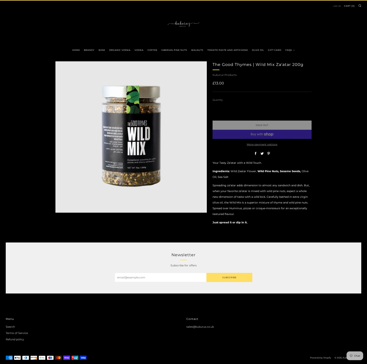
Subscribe (229, 277)
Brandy (89, 50)
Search (10, 326)
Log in (337, 6)
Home (76, 50)
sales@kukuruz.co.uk (200, 326)
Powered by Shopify (320, 357)
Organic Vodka (120, 50)
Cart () (349, 6)
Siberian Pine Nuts (174, 50)
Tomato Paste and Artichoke (227, 50)
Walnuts (197, 50)
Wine (101, 50)
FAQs (288, 50)
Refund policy (15, 339)
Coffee (152, 50)
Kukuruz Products (225, 75)
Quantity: (218, 100)
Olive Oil (258, 50)
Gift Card (274, 50)
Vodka (139, 50)
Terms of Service (17, 333)
